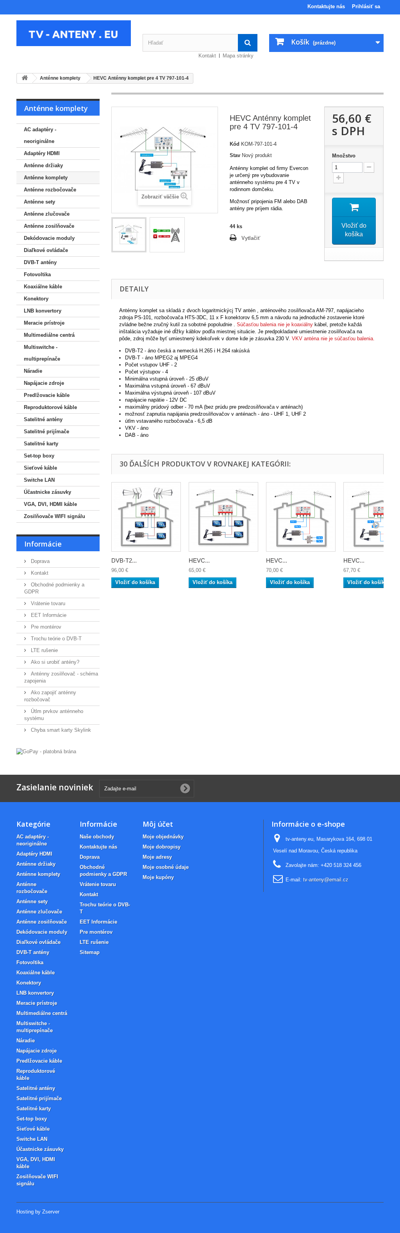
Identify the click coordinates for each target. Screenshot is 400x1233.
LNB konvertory (42, 311)
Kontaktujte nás (326, 6)
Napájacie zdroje (44, 383)
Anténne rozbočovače (50, 190)
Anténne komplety (46, 177)
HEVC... (199, 560)
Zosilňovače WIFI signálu (54, 516)
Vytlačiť (250, 238)
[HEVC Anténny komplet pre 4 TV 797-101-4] (129, 235)
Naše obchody (97, 837)
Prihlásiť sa (366, 6)
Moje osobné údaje (166, 867)
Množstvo (343, 156)
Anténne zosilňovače (49, 226)
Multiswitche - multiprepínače (42, 353)
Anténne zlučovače (47, 214)
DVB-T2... (124, 560)
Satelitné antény (43, 419)
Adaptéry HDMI (42, 153)
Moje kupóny (158, 877)
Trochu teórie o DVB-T (55, 639)
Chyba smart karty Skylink (60, 730)
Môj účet (158, 824)
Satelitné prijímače (46, 431)
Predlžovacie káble (47, 395)
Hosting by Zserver (37, 1212)
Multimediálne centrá (49, 335)
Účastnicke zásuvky (47, 492)
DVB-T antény (40, 262)
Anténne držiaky (43, 165)
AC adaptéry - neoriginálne (40, 135)
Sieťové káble (40, 468)
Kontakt (207, 56)
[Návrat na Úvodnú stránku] (24, 78)
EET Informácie (47, 615)
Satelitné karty (41, 444)
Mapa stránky (238, 56)
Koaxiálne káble (43, 286)
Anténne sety (39, 202)
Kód (234, 144)
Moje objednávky (163, 837)
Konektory (36, 299)
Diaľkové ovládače (46, 250)
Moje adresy (157, 857)
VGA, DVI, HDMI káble (50, 504)
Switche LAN (39, 480)
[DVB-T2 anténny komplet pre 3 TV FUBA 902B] (146, 517)
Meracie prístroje (44, 323)
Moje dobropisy (161, 847)
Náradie (33, 371)
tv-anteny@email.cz (325, 880)
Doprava (39, 561)
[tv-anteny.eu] (73, 33)
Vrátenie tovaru (47, 603)
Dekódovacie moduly (49, 238)
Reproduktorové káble (50, 407)
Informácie (43, 544)
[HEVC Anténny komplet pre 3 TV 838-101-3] (223, 517)
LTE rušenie (43, 650)
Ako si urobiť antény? (54, 662)
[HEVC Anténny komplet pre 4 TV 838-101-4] (301, 517)
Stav (235, 155)
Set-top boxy (39, 456)
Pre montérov (45, 627)
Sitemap (90, 952)
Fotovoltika (37, 274)
